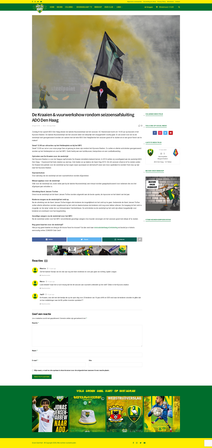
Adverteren (170, 1)
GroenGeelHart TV (84, 7)
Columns (69, 7)
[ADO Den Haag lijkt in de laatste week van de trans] (50, 414)
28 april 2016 (36, 126)
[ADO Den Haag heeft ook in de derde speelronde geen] (125, 414)
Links (119, 7)
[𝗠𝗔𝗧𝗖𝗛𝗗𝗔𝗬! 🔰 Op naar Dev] (162, 414)
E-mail (35, 360)
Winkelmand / (166, 7)
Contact (177, 1)
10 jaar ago (52, 268)
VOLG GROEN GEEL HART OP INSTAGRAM (106, 391)
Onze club (108, 7)
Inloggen (149, 7)
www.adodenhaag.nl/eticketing (106, 227)
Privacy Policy (161, 1)
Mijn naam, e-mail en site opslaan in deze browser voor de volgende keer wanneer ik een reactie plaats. (72, 370)
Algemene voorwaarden (134, 1)
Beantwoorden (46, 275)
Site (90, 360)
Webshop (98, 7)
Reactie (35, 323)
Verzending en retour (149, 1)
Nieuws (60, 7)
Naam (35, 351)
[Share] (49, 239)
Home (52, 7)
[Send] (119, 239)
